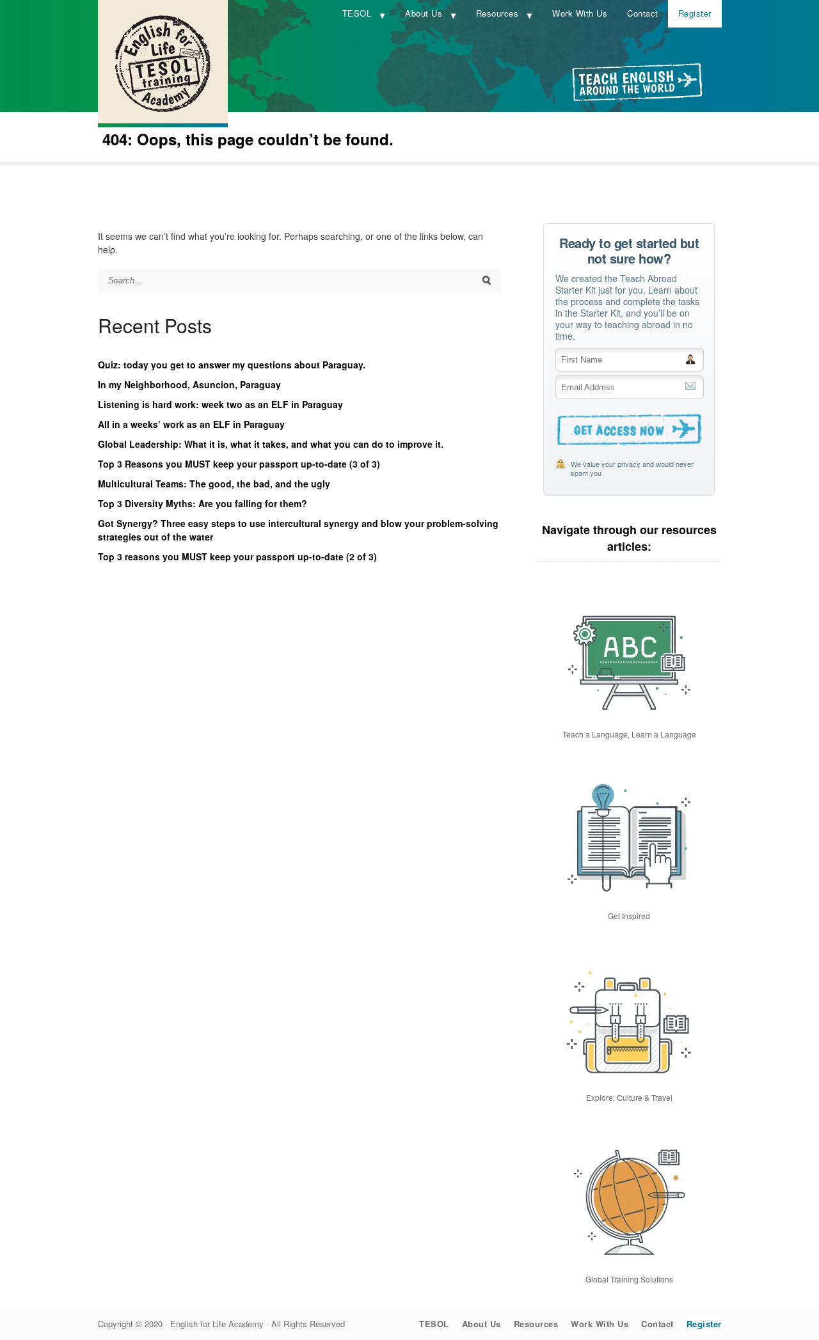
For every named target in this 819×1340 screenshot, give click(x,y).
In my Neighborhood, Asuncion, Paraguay (189, 384)
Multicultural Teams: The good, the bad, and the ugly (214, 483)
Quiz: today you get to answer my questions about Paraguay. (231, 364)
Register (695, 13)
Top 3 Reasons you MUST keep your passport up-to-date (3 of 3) (239, 463)
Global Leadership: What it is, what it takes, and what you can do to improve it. (270, 443)
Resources (497, 13)
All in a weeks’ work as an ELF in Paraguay (191, 424)
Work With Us (579, 13)
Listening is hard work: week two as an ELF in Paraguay (220, 404)
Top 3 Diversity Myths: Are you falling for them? (202, 503)
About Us (423, 13)
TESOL (357, 13)
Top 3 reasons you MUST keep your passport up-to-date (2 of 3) (237, 556)
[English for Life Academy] (163, 123)
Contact (642, 13)
